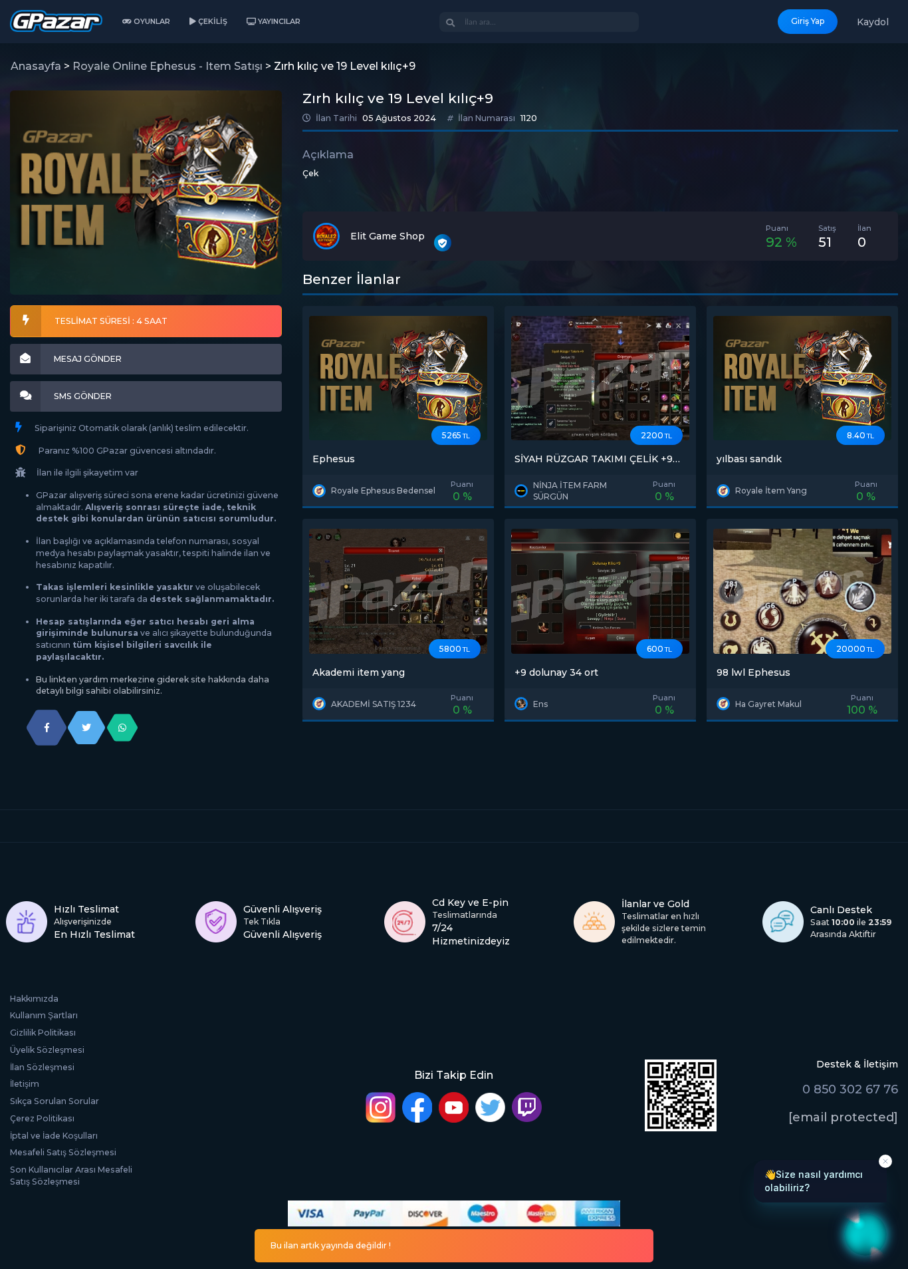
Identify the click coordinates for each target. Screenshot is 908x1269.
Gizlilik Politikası (43, 1033)
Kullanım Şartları (44, 1015)
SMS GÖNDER (83, 396)
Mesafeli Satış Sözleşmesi (63, 1152)
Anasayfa (36, 66)
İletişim (24, 1084)
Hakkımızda (34, 999)
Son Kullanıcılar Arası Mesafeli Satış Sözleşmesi (71, 1176)
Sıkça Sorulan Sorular (54, 1101)
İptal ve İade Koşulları (54, 1136)
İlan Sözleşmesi (42, 1067)
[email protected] (843, 1117)
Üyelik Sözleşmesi (47, 1050)
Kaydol (873, 22)
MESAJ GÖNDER (88, 359)
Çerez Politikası (42, 1118)
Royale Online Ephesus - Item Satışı (167, 66)
